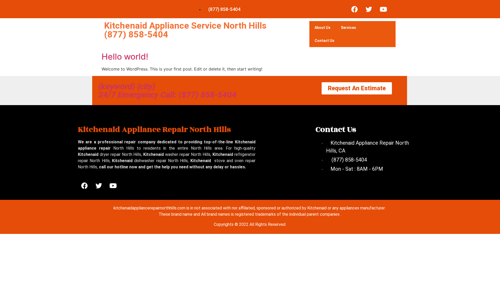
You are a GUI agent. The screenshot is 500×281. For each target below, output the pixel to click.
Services (348, 27)
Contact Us (324, 41)
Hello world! (125, 57)
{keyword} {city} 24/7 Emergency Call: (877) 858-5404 (167, 90)
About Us (322, 27)
